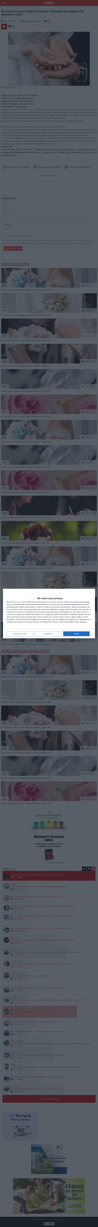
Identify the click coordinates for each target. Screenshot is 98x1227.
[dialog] (49, 613)
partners (19, 602)
